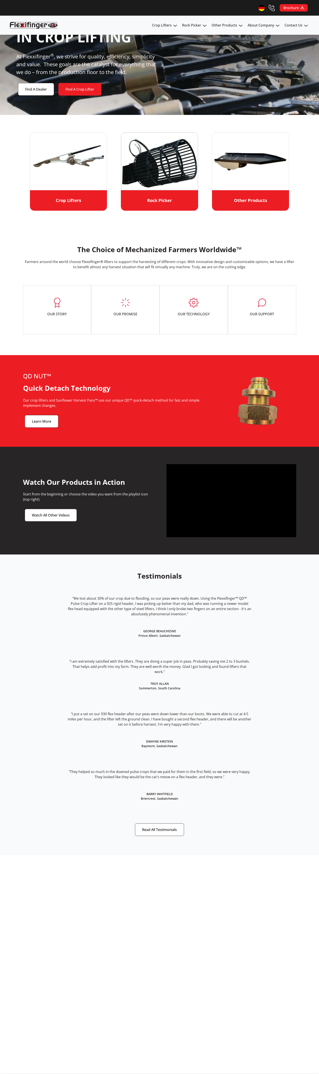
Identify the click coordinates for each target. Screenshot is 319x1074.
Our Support (262, 314)
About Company (261, 25)
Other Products (224, 25)
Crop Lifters (162, 25)
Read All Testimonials (159, 829)
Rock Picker (191, 25)
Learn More (41, 421)
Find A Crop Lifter (80, 89)
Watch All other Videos (51, 515)
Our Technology (194, 314)
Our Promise (125, 314)
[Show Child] (175, 26)
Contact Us (293, 25)
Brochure (291, 7)
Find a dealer (36, 89)
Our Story (57, 314)
